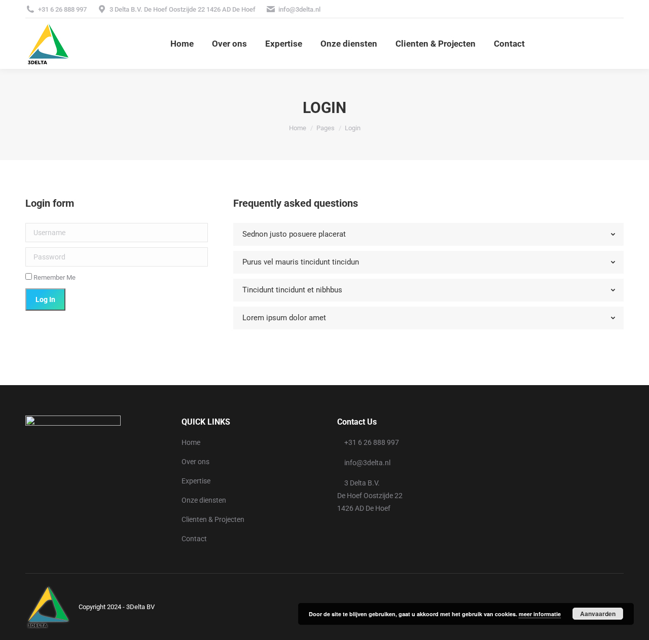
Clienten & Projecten (213, 519)
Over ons (195, 462)
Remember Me (54, 277)
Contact (194, 539)
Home (191, 442)
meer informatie (540, 614)
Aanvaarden (598, 613)
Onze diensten (204, 500)
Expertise (196, 481)
